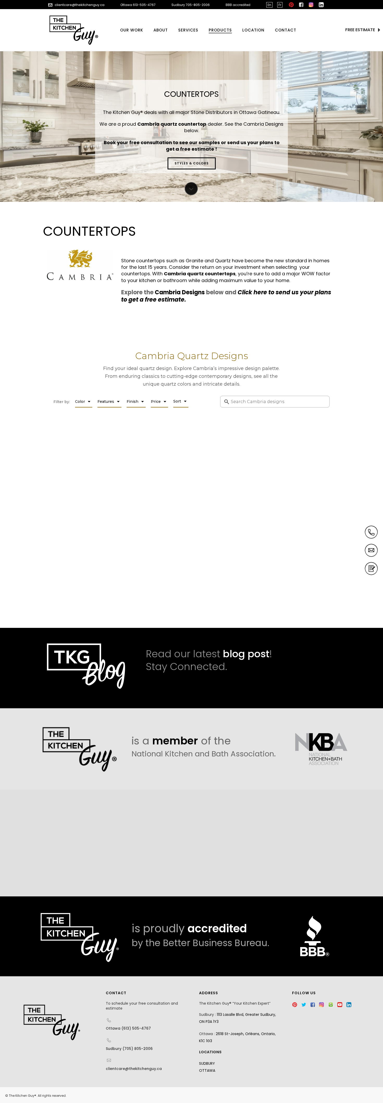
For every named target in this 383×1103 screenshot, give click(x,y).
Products (220, 30)
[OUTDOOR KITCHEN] (192, 843)
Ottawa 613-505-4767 (138, 5)
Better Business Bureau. (216, 942)
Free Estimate (360, 30)
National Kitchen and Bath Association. (204, 754)
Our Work (131, 30)
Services (188, 30)
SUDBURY (207, 1063)
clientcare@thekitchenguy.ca (79, 4)
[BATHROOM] (64, 843)
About (160, 30)
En (269, 5)
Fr (280, 5)
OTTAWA (207, 1070)
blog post (246, 654)
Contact (285, 30)
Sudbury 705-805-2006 (190, 5)
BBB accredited (238, 5)
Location (253, 30)
